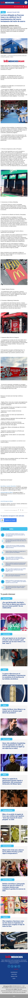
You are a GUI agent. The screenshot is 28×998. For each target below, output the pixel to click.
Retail (4, 669)
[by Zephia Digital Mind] (14, 996)
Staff (14, 978)
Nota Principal (6, 598)
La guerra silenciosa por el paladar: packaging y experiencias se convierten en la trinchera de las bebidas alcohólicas (15, 546)
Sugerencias (14, 972)
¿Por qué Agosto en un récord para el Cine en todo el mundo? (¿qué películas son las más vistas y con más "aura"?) (16, 540)
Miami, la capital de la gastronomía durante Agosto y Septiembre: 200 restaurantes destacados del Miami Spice (16, 564)
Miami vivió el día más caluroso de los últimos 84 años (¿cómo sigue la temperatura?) (15, 575)
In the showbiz (6, 634)
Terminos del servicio (17, 992)
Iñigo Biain (19, 989)
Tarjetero (14, 974)
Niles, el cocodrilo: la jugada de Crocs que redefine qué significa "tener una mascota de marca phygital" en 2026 (16, 570)
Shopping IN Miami (7, 810)
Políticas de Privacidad (14, 987)
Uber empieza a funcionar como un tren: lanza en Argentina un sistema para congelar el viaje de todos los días (15, 587)
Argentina (5, 917)
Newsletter (14, 976)
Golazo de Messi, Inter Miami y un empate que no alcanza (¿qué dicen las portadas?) (15, 552)
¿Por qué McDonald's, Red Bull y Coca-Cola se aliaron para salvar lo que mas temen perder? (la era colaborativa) (15, 535)
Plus (3, 12)
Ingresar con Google (10, 520)
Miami (4, 705)
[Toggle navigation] (26, 7)
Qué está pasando (7, 846)
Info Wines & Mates (7, 879)
